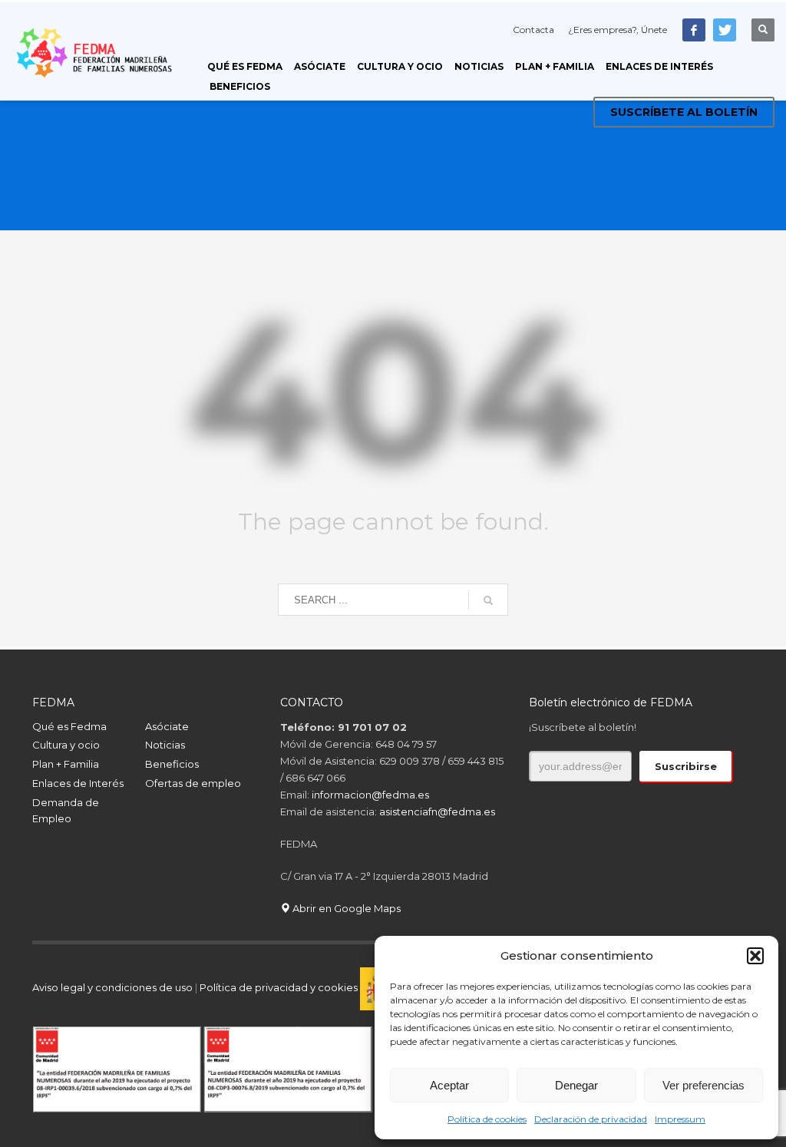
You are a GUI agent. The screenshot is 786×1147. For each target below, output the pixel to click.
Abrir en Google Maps (345, 908)
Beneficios (172, 764)
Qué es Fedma (69, 726)
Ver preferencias (703, 1085)
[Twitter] (724, 29)
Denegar (576, 1085)
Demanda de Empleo (65, 810)
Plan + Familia (65, 764)
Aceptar (449, 1085)
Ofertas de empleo (193, 783)
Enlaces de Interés (78, 783)
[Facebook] (693, 29)
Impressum (680, 1119)
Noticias (165, 745)
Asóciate (167, 726)
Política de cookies (487, 1119)
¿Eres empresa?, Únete (617, 29)
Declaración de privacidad (590, 1119)
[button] (755, 956)
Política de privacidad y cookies (280, 987)
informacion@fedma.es (370, 794)
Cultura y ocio (66, 745)
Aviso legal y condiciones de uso (112, 987)
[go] (488, 600)
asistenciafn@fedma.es (437, 811)
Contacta (533, 29)
